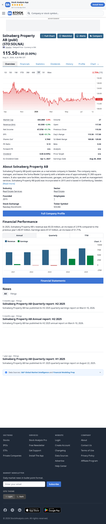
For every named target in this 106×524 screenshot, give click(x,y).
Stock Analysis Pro (38, 440)
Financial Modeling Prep (64, 372)
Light (10, 496)
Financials (25, 64)
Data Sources (61, 455)
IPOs (5, 445)
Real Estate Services (12, 191)
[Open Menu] (4, 13)
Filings (13, 293)
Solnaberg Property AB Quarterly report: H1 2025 (34, 359)
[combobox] (65, 13)
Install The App (36, 455)
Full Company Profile (53, 213)
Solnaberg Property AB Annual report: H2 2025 (32, 319)
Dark (21, 496)
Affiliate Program (89, 460)
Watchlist (67, 36)
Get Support (35, 450)
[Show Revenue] (10, 241)
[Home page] (15, 13)
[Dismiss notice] (2, 4)
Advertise (59, 460)
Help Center (61, 466)
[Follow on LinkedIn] (20, 510)
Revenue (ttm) (9, 124)
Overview (10, 64)
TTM (86, 235)
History (69, 64)
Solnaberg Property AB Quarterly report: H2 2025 (34, 303)
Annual (19, 235)
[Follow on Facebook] (5, 510)
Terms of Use (87, 450)
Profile (82, 64)
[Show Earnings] (23, 241)
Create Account (62, 445)
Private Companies (12, 455)
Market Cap (8, 119)
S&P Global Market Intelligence (35, 372)
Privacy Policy (87, 455)
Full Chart (49, 36)
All (5, 293)
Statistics (40, 64)
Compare (97, 36)
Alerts (83, 36)
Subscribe (54, 484)
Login (57, 440)
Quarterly (53, 235)
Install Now (98, 4)
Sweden (9, 47)
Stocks (6, 440)
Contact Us (86, 445)
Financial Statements (53, 280)
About (84, 440)
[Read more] (9, 183)
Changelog (60, 450)
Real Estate (59, 191)
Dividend (7, 154)
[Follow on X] (12, 510)
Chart (93, 64)
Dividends (55, 64)
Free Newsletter (37, 445)
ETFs (5, 450)
